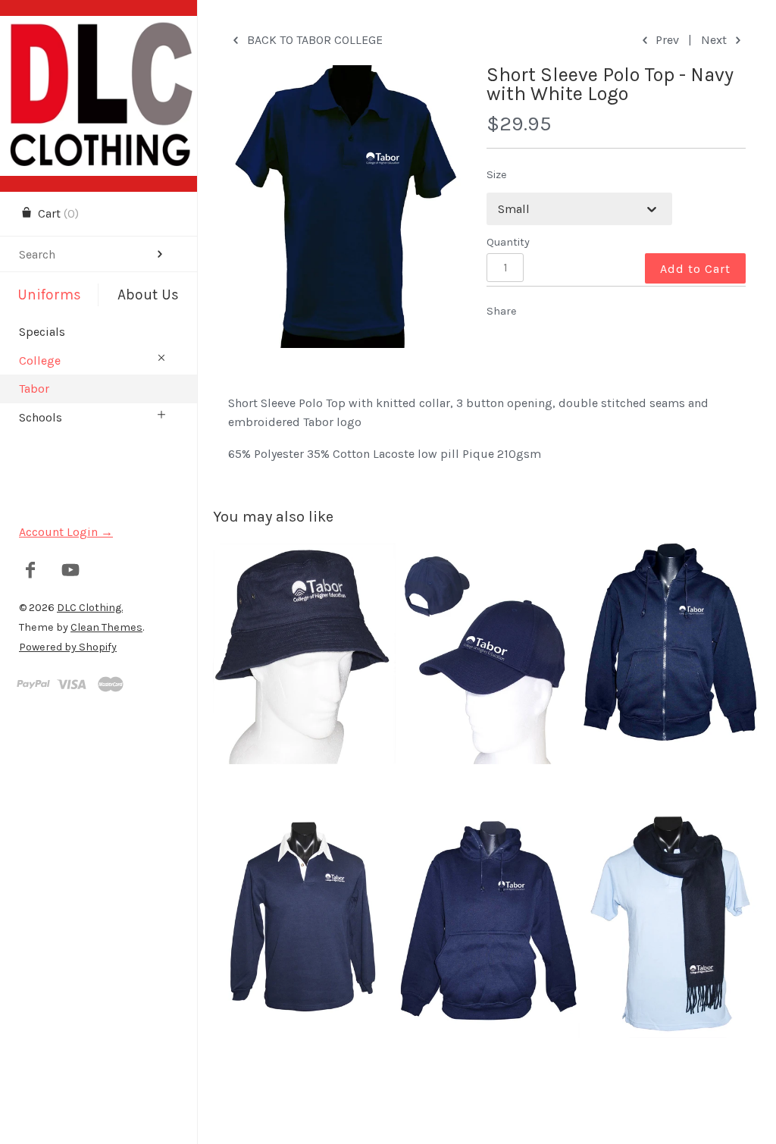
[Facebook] (30, 571)
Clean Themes (106, 627)
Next (715, 40)
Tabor (34, 388)
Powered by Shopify (68, 647)
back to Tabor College (313, 40)
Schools (40, 417)
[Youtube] (71, 571)
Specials (42, 331)
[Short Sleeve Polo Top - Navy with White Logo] (344, 206)
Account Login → (66, 532)
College (40, 360)
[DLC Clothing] (98, 29)
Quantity (508, 242)
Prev (665, 40)
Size (497, 174)
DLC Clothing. (90, 607)
